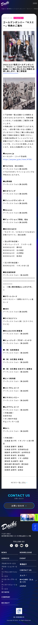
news (9, 8)
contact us (26, 570)
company (6, 597)
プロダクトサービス (9, 563)
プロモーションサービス (9, 568)
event (23, 558)
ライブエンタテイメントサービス (9, 574)
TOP (3, 9)
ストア (22, 575)
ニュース (18, 18)
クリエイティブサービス (9, 580)
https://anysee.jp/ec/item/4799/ (17, 159)
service (5, 558)
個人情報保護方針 (19, 617)
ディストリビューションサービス (9, 587)
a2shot (23, 586)
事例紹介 (23, 564)
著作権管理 (5, 592)
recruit (6, 603)
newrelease (26, 552)
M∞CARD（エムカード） (26, 580)
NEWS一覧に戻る (18, 483)
